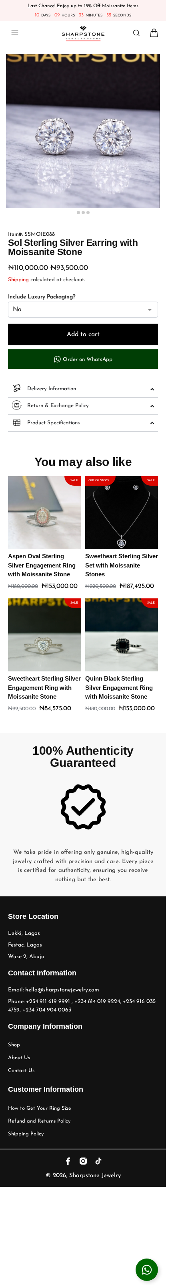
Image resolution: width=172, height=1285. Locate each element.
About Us (19, 1057)
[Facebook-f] (68, 1161)
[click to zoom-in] (83, 131)
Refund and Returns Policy (39, 1121)
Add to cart (83, 334)
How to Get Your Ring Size (39, 1108)
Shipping (18, 279)
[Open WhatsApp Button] (147, 1270)
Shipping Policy (26, 1134)
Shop (14, 1045)
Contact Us (21, 1070)
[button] (151, 33)
